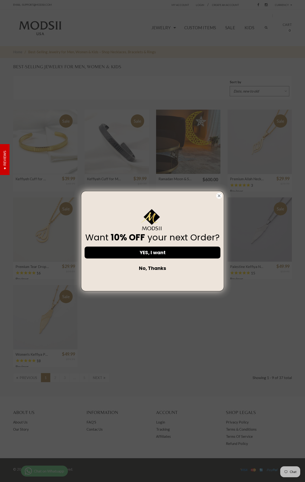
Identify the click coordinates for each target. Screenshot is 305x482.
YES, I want (153, 252)
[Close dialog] (219, 196)
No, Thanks (152, 268)
